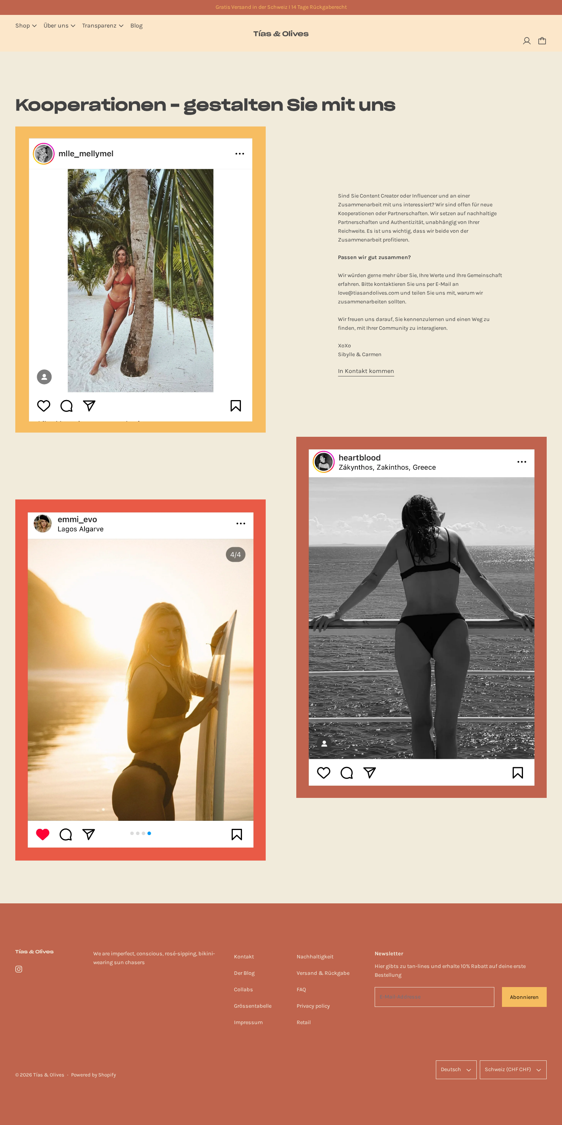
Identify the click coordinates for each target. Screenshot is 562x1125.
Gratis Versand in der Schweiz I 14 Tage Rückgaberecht (281, 7)
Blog (136, 25)
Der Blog (244, 973)
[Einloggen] (526, 40)
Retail (304, 1022)
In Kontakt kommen (366, 370)
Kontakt (244, 956)
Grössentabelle (252, 1006)
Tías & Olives (48, 1075)
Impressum (248, 1022)
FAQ (301, 989)
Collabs (243, 989)
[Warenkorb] (542, 40)
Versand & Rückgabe (323, 973)
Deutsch (451, 1069)
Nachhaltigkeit (315, 956)
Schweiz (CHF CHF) (508, 1069)
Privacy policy (313, 1006)
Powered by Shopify (93, 1075)
